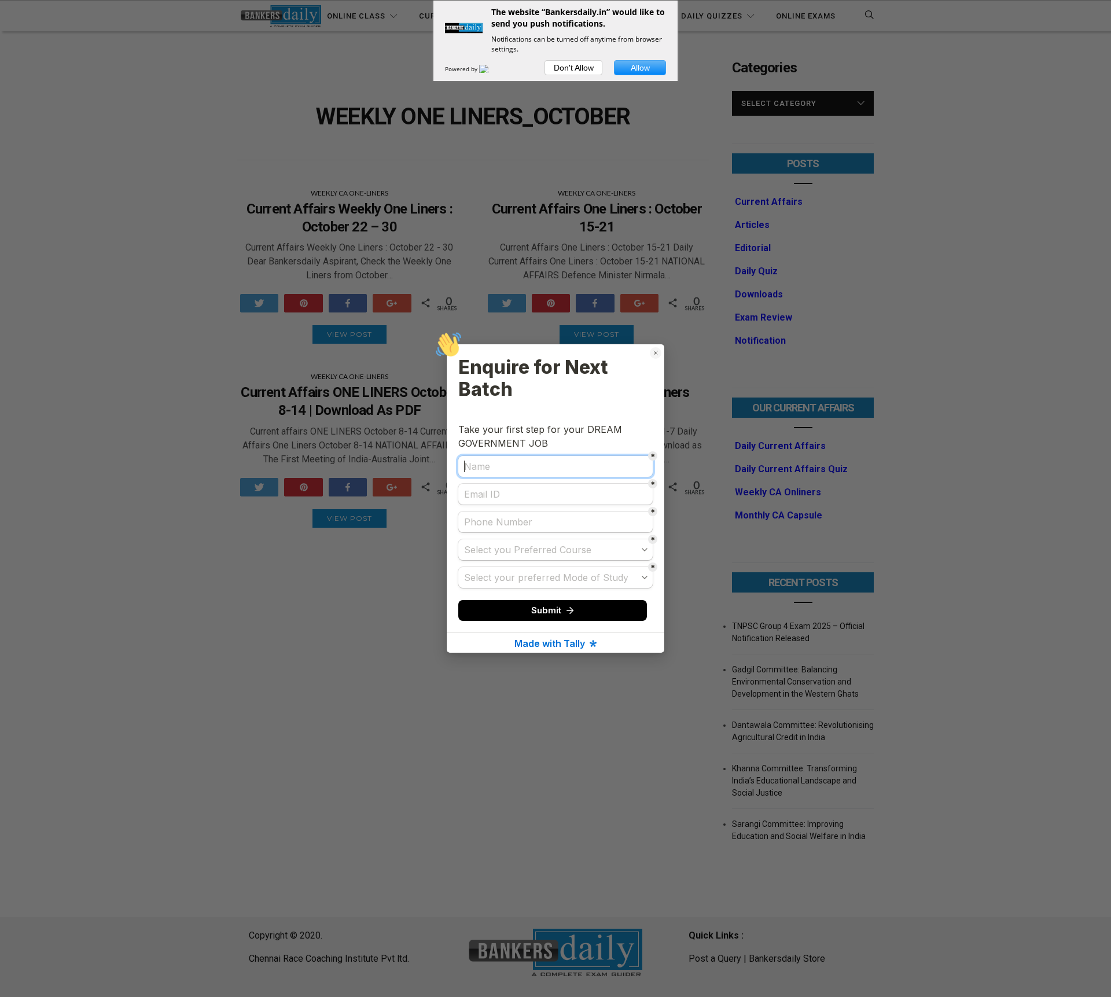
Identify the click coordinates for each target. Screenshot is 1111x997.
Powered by (462, 69)
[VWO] (490, 69)
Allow (640, 67)
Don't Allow (574, 67)
